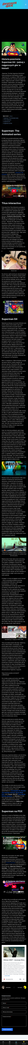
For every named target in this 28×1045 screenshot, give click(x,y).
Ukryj (11, 116)
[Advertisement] (14, 24)
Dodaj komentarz (7, 1016)
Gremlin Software (10, 862)
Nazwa (5, 1003)
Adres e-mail (6, 1007)
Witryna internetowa (7, 1012)
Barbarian (9, 796)
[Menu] (25, 4)
